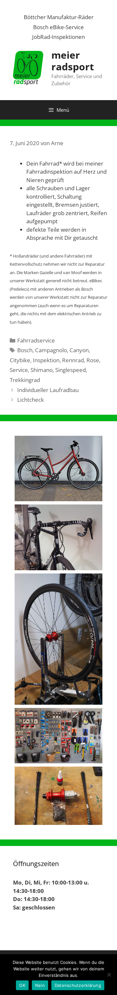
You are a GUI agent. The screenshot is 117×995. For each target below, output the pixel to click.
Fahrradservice (36, 340)
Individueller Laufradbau (48, 390)
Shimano (42, 370)
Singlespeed (70, 370)
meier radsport (72, 60)
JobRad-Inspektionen (58, 36)
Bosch (24, 350)
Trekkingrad (25, 380)
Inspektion (46, 360)
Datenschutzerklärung (78, 985)
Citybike (20, 360)
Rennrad (73, 360)
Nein (40, 985)
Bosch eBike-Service (58, 27)
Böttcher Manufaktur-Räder (59, 17)
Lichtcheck (30, 399)
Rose (92, 360)
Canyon (79, 350)
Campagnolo (51, 350)
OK (22, 985)
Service (19, 370)
